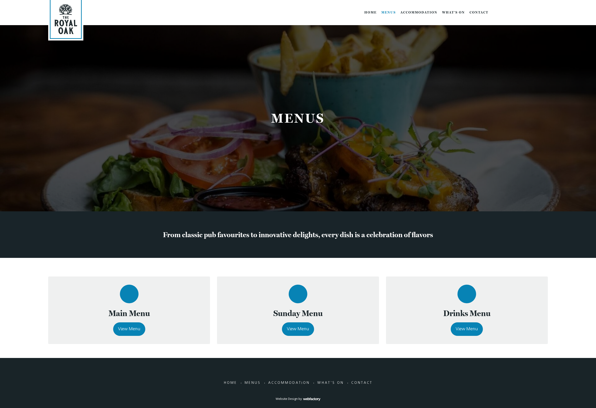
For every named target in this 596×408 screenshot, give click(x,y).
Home (370, 12)
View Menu (129, 329)
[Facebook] (540, 12)
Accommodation (418, 12)
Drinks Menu (467, 313)
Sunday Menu (298, 313)
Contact (479, 12)
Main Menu (129, 313)
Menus (388, 12)
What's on (453, 12)
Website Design (287, 399)
